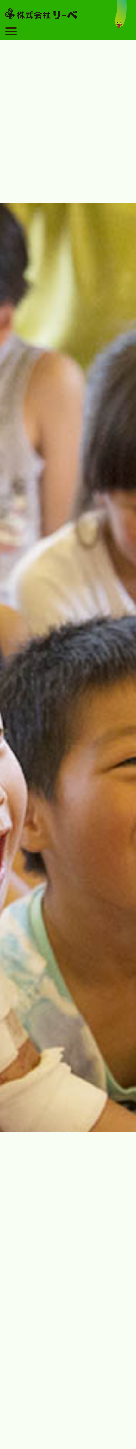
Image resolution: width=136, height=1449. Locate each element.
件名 (18, 1166)
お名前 (21, 1221)
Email (20, 1270)
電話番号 (23, 1295)
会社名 (21, 1370)
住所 (18, 1345)
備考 (18, 1395)
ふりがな (23, 1245)
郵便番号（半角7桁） (35, 1320)
